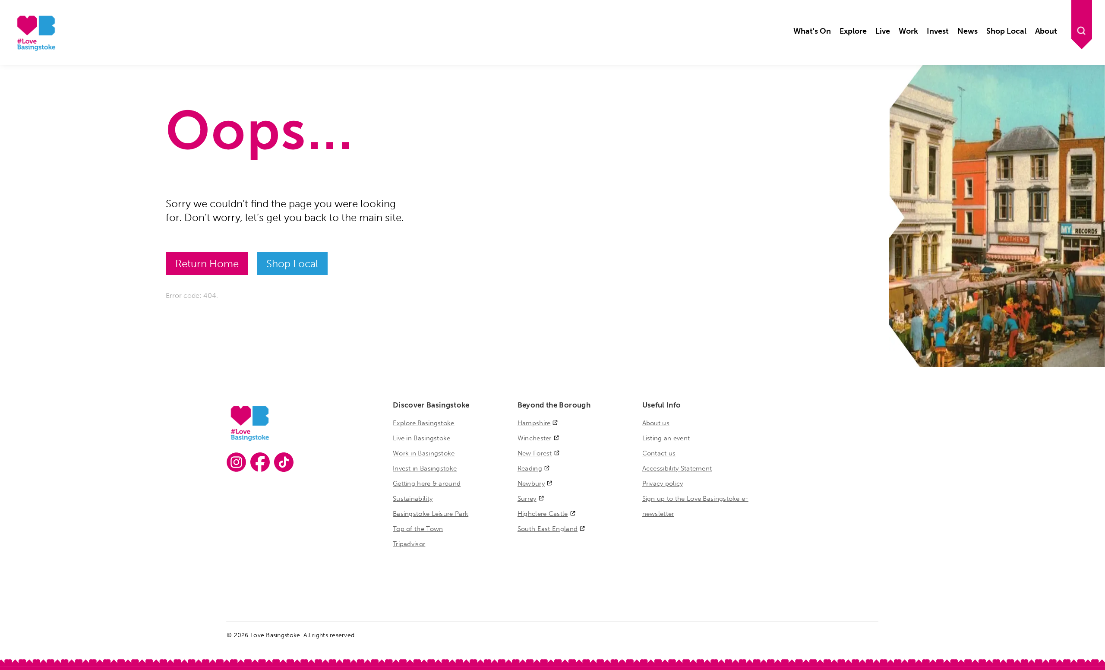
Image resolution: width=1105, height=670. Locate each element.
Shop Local (292, 263)
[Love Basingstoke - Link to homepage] (35, 49)
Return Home (207, 263)
